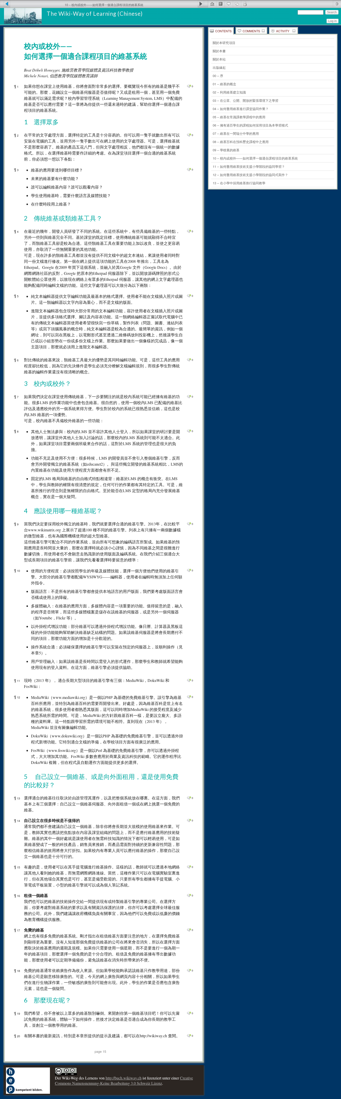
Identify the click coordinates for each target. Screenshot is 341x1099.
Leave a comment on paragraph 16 (189, 895)
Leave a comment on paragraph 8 (189, 431)
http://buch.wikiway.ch (124, 1077)
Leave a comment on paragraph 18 (189, 970)
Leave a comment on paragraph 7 (189, 396)
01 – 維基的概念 (224, 84)
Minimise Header (337, 4)
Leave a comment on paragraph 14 (189, 820)
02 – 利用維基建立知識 (229, 92)
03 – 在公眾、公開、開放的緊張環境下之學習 (245, 100)
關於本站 (219, 59)
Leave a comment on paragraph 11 (189, 680)
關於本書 (219, 51)
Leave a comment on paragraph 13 (189, 798)
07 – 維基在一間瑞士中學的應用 (236, 133)
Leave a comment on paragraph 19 (189, 1013)
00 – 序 (218, 75)
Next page (203, 4)
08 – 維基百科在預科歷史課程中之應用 (241, 141)
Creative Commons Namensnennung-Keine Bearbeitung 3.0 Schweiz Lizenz (124, 1080)
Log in (332, 21)
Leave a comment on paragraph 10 (189, 570)
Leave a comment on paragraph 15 (189, 867)
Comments (251, 31)
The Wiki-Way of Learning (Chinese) (95, 13)
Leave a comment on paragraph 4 (189, 231)
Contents (223, 31)
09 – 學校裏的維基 (226, 150)
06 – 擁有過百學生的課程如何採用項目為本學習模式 (250, 125)
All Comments (237, 4)
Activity (282, 31)
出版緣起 (219, 67)
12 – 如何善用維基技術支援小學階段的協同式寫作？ (250, 174)
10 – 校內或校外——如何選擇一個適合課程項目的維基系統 (255, 158)
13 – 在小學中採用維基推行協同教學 (239, 183)
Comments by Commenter (245, 4)
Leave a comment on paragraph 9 (189, 524)
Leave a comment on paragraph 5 (189, 296)
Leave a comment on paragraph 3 (189, 169)
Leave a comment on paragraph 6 (189, 360)
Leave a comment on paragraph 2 (189, 135)
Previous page (5, 4)
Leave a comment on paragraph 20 (189, 1035)
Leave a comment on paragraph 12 (189, 697)
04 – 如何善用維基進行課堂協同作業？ (241, 108)
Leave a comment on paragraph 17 (189, 930)
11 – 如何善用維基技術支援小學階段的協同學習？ (249, 166)
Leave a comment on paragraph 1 (189, 86)
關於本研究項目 (224, 42)
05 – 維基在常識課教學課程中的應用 (239, 117)
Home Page (212, 4)
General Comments (228, 4)
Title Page (220, 4)
